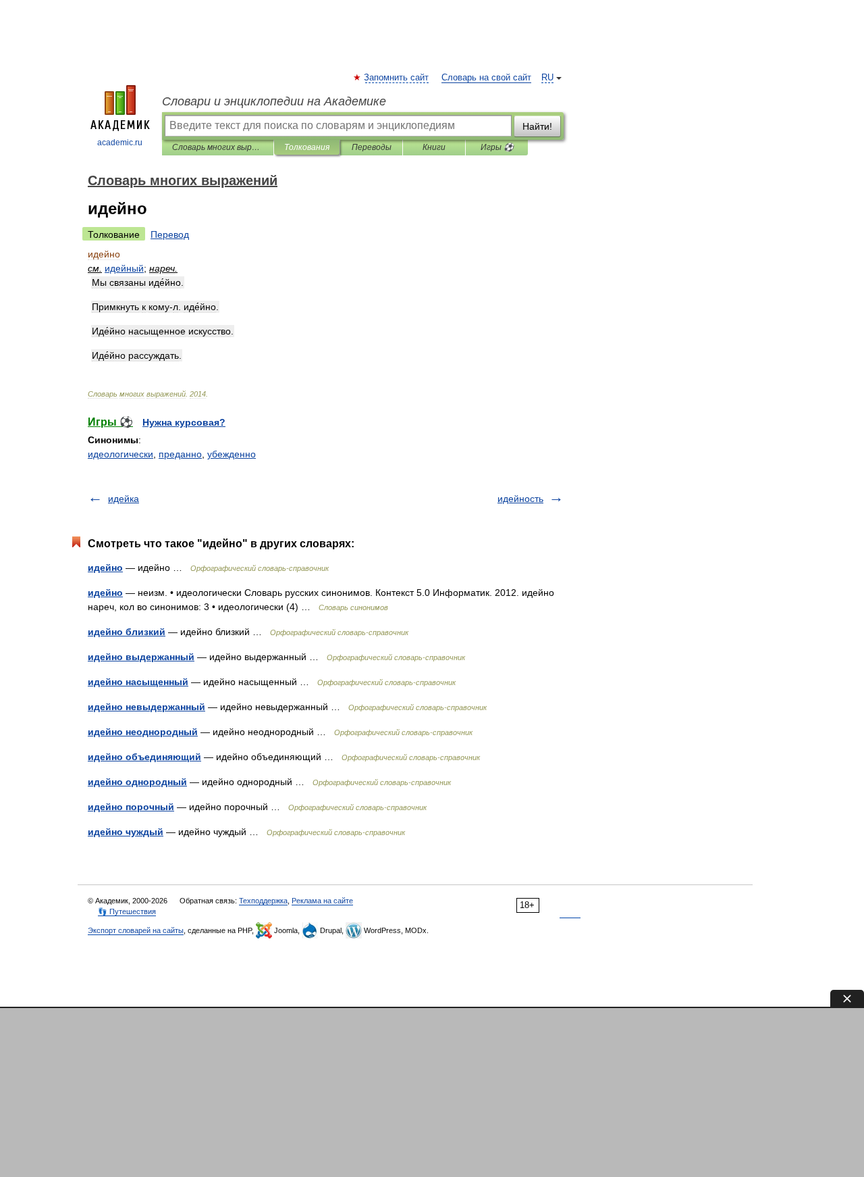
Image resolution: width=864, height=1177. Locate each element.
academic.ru (119, 142)
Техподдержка (263, 901)
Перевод (170, 234)
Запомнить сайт (397, 77)
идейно (105, 567)
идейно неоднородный (143, 731)
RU (547, 77)
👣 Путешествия (127, 911)
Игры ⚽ (497, 147)
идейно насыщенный (138, 681)
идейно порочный (131, 806)
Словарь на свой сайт (486, 77)
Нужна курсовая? (183, 422)
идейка (123, 498)
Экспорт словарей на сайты (136, 930)
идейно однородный (137, 781)
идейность (520, 498)
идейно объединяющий (144, 756)
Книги (434, 147)
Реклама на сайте (322, 901)
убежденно (231, 454)
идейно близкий (126, 631)
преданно (180, 454)
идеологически (120, 454)
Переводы (372, 147)
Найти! (537, 126)
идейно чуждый (125, 831)
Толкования (306, 147)
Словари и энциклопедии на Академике (274, 101)
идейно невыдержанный (146, 706)
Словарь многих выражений (217, 147)
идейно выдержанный (141, 656)
